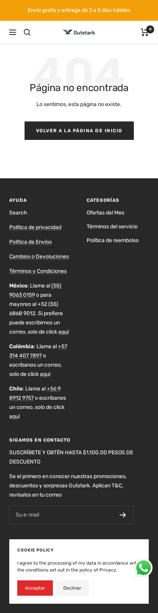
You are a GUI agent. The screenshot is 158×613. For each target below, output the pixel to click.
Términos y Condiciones (38, 271)
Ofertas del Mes (105, 212)
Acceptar (35, 588)
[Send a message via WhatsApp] (143, 567)
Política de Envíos (30, 242)
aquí (63, 332)
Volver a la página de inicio (79, 130)
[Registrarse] (123, 515)
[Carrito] (145, 32)
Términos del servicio (112, 226)
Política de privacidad (35, 227)
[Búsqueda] (27, 32)
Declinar (72, 588)
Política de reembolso (113, 240)
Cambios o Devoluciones (39, 256)
